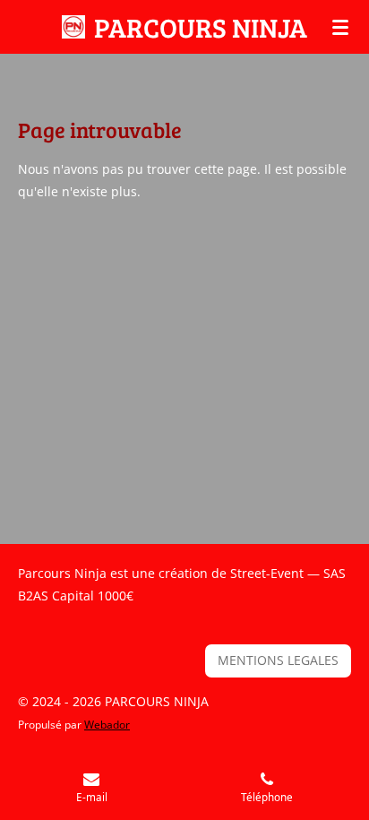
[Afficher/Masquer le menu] (340, 27)
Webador (107, 724)
